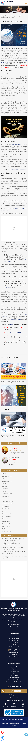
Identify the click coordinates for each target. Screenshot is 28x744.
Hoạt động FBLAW (7, 493)
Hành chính (5, 488)
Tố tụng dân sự (6, 518)
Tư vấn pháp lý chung (14, 677)
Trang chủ (4, 719)
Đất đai (4, 483)
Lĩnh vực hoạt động (14, 638)
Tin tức (4, 511)
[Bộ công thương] (14, 712)
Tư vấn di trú (14, 673)
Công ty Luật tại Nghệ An (14, 679)
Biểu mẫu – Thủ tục (7, 476)
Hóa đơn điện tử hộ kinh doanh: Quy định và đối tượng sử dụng (14, 557)
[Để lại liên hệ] (26, 734)
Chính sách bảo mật (14, 646)
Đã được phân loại (6, 481)
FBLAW (7, 316)
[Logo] (14, 605)
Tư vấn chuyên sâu (14, 675)
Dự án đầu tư (14, 659)
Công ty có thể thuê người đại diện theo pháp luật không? (13, 436)
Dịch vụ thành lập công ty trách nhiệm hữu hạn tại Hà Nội (13, 408)
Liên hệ (14, 644)
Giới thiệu (14, 636)
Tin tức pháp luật (6, 513)
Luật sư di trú (5, 496)
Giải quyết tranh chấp (14, 652)
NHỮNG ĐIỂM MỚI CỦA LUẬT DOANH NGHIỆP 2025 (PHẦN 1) (12, 548)
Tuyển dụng (5, 529)
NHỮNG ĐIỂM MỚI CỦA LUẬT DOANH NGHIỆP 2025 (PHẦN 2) (12, 544)
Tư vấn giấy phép (14, 669)
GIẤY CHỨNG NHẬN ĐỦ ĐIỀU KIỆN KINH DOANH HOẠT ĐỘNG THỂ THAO (13, 539)
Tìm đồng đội (5, 508)
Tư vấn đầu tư (6, 526)
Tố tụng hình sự (6, 521)
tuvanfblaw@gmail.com (15, 450)
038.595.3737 (15, 691)
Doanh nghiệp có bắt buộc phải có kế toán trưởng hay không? (12, 382)
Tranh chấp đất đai (7, 523)
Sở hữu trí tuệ (5, 506)
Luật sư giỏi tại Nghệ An (14, 663)
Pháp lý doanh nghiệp (7, 501)
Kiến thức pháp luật (14, 640)
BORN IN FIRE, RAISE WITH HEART (10, 3)
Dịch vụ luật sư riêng (14, 656)
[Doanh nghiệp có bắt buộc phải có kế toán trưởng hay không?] (13, 371)
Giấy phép (4, 486)
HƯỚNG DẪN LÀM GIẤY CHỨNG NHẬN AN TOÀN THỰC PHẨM (13, 552)
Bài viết (4, 473)
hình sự (4, 491)
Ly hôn (4, 498)
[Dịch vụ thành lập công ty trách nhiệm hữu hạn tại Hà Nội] (13, 395)
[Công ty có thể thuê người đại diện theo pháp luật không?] (13, 423)
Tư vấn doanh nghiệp (14, 671)
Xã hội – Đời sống (6, 531)
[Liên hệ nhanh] (2, 732)
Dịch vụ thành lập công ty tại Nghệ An (14, 681)
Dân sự (4, 478)
